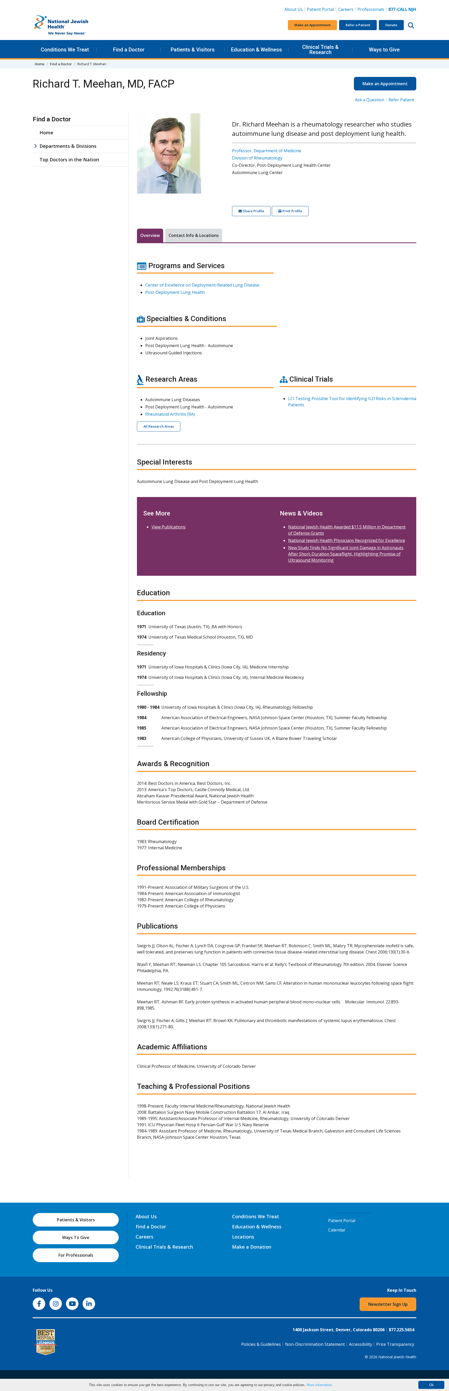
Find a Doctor (128, 50)
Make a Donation (251, 1247)
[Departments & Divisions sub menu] (35, 146)
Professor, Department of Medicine (266, 151)
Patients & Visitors (193, 50)
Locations (243, 1237)
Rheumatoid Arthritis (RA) (170, 414)
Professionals (371, 9)
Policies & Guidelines (261, 1344)
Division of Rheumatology (257, 158)
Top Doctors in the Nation (69, 159)
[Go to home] (72, 25)
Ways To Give (75, 1237)
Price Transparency (395, 1344)
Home (39, 64)
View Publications (168, 527)
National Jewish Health (397, 1356)
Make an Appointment (312, 25)
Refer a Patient (358, 25)
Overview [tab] (150, 235)
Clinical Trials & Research (320, 49)
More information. (320, 1385)
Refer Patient (401, 100)
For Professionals (75, 1255)
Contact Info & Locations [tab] (194, 235)
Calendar (337, 1230)
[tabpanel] (276, 703)
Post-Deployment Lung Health (175, 292)
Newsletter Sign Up (388, 1304)
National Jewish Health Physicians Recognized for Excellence (346, 540)
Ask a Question (369, 100)
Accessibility (360, 1344)
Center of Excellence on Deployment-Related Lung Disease (202, 285)
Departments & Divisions (67, 146)
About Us (294, 9)
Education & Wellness (256, 50)
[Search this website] (411, 25)
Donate (391, 25)
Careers (346, 9)
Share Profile (253, 211)
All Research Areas (158, 426)
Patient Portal (320, 9)
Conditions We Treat (65, 50)
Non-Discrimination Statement (315, 1344)
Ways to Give (384, 50)
